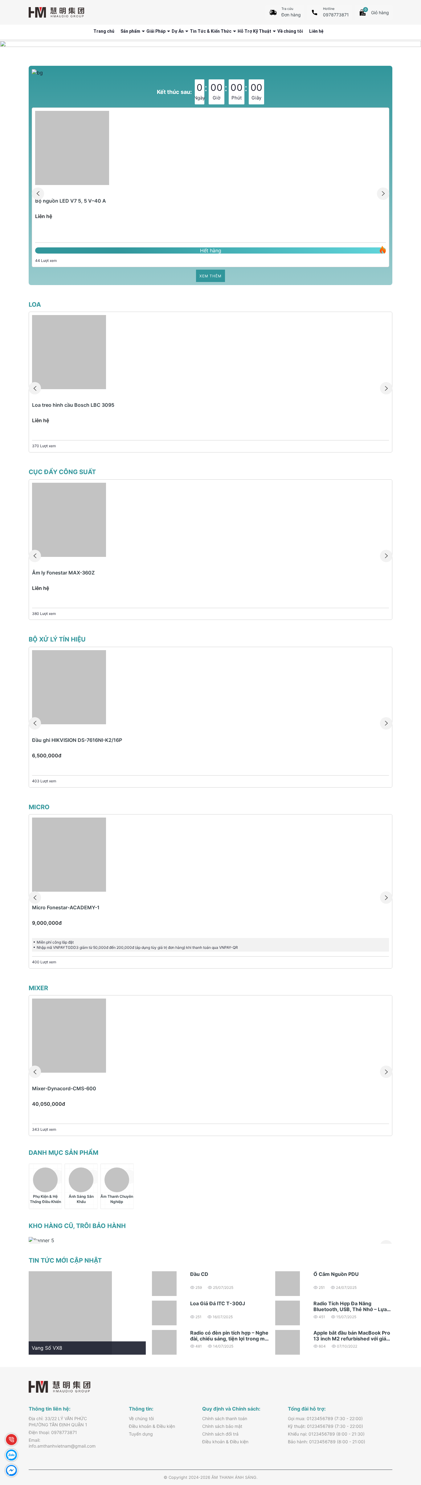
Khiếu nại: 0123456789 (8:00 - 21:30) (326, 1434)
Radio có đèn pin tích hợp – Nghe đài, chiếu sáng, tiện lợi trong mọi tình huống (229, 1339)
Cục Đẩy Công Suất (62, 472)
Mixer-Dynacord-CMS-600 (64, 1088)
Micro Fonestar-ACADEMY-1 (66, 907)
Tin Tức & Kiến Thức (210, 31)
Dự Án (178, 31)
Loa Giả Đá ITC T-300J (217, 1303)
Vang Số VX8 (47, 1348)
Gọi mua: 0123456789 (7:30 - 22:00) (325, 1418)
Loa (35, 304)
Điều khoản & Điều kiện (152, 1426)
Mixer (38, 988)
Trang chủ (103, 31)
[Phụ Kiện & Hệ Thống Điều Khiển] (45, 1179)
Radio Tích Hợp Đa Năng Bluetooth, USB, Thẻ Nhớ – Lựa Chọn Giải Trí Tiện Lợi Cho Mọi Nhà (350, 1312)
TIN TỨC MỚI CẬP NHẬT (65, 1260)
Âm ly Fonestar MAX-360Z (63, 573)
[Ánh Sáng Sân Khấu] (81, 1179)
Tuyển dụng (141, 1434)
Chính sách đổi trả (220, 1434)
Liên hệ (316, 31)
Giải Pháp (156, 31)
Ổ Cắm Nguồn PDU (336, 1274)
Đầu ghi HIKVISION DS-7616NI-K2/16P (77, 740)
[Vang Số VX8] (70, 1312)
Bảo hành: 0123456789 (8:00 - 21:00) (326, 1441)
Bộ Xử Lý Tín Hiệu (57, 639)
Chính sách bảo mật (222, 1426)
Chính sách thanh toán (224, 1418)
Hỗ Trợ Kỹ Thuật (254, 31)
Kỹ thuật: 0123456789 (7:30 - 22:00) (325, 1426)
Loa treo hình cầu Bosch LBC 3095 (73, 405)
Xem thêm (210, 276)
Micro (39, 807)
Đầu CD (199, 1274)
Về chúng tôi (290, 31)
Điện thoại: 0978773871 (53, 1432)
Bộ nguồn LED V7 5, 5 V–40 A (70, 201)
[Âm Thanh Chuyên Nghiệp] (116, 1179)
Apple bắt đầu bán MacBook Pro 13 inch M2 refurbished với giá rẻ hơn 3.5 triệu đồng (351, 1339)
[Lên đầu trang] (402, 1442)
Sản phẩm (130, 31)
